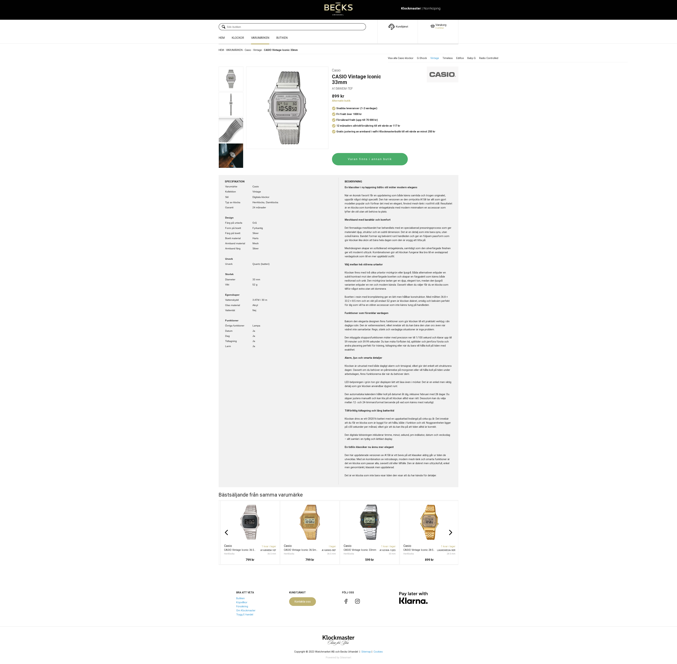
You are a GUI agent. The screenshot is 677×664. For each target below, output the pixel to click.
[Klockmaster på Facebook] (346, 602)
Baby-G (471, 58)
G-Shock (422, 58)
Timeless (448, 58)
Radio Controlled (488, 58)
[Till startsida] (338, 10)
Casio (248, 50)
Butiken (240, 598)
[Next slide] (450, 532)
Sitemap (366, 651)
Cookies (378, 651)
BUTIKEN (282, 37)
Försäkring (242, 606)
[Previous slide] (226, 532)
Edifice (460, 58)
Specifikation (235, 181)
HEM (222, 37)
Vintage (257, 50)
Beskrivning (353, 181)
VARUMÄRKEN (260, 37)
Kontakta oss (302, 601)
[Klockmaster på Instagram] (357, 602)
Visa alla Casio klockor (400, 58)
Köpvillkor (241, 602)
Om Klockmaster (245, 610)
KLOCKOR (238, 37)
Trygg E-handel (244, 614)
